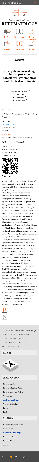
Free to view (19, 49)
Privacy (6, 408)
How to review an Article (13, 391)
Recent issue (19, 37)
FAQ (5, 412)
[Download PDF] (19, 310)
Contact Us (7, 395)
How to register (9, 383)
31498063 (11, 142)
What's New (8, 428)
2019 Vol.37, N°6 (8, 124)
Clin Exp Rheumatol (12, 2)
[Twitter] (10, 364)
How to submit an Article (13, 387)
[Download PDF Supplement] (19, 316)
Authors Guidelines (11, 399)
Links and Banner (10, 436)
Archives (7, 49)
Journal (6, 444)
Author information (9, 109)
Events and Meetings (12, 432)
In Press (7, 37)
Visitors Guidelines (10, 404)
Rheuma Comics (9, 440)
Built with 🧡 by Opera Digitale (14, 456)
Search (31, 49)
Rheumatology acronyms (13, 424)
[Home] (19, 22)
